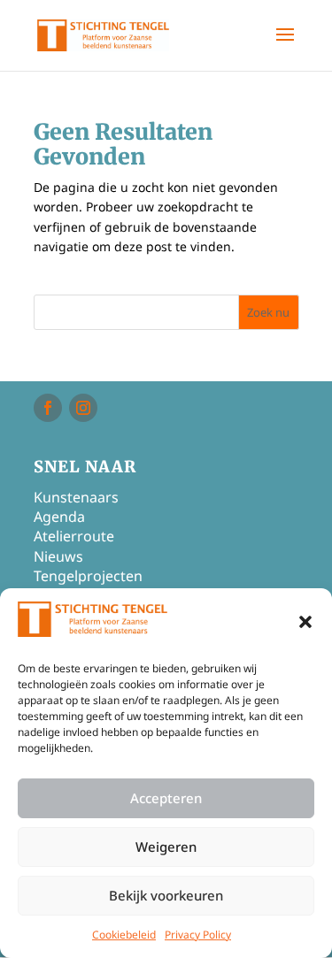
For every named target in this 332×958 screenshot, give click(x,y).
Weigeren (166, 846)
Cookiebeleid (124, 934)
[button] (305, 622)
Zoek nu (268, 312)
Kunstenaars (76, 497)
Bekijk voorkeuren (166, 895)
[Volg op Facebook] (48, 408)
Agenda (59, 516)
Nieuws (58, 556)
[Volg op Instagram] (83, 408)
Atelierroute (74, 536)
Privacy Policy (198, 934)
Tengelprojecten (88, 576)
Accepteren (166, 798)
